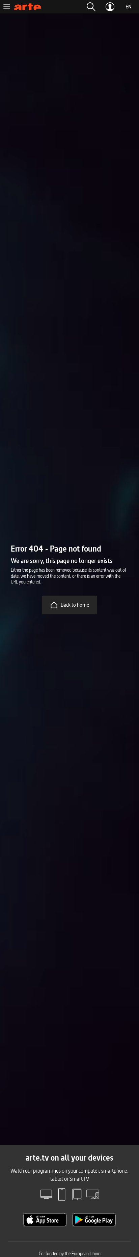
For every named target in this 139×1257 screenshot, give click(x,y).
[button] (91, 6)
